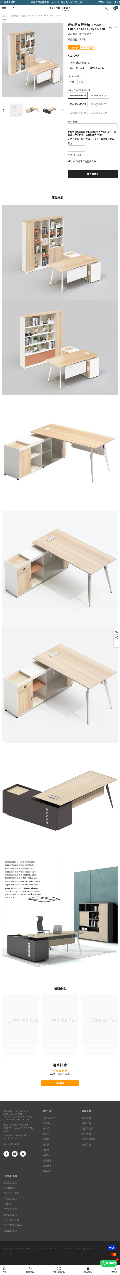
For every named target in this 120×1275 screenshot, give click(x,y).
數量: (70, 143)
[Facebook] (6, 1154)
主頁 (4, 15)
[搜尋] (13, 9)
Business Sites (11, 1143)
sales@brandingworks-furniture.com (15, 1137)
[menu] (4, 9)
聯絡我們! (111, 1263)
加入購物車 (93, 173)
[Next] (62, 110)
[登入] (106, 8)
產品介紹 (57, 197)
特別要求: (73, 121)
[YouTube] (23, 1154)
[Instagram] (15, 1154)
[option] (32, 60)
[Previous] (3, 110)
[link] (20, 1048)
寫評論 (60, 1082)
